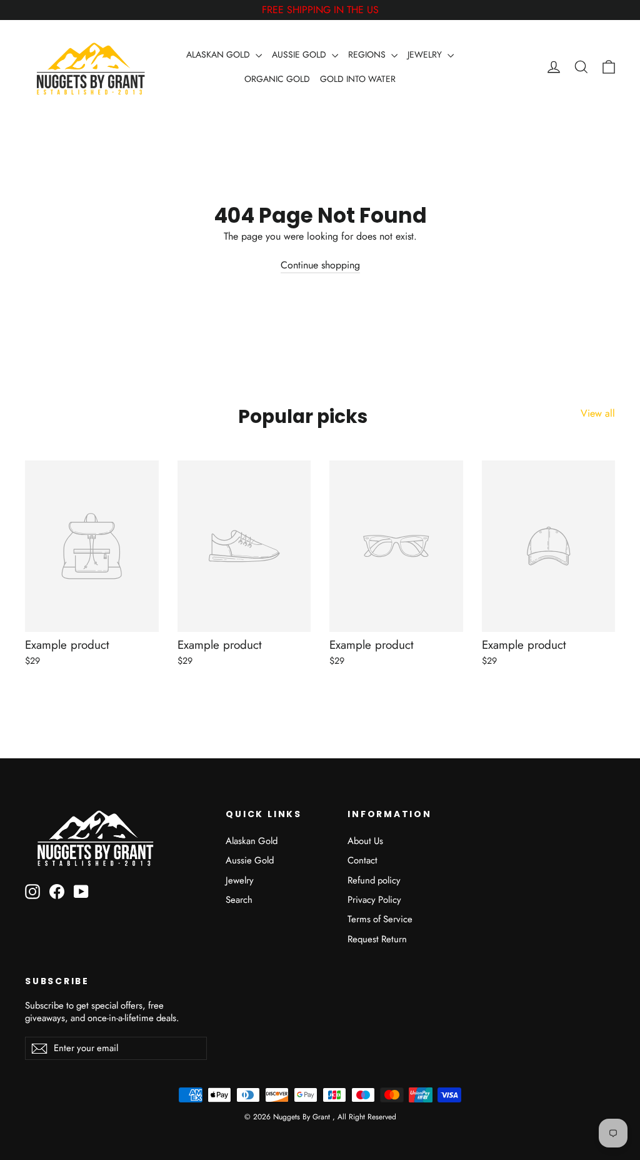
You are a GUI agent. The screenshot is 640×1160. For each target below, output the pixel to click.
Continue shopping (320, 265)
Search (239, 900)
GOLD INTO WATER (358, 79)
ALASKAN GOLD (219, 54)
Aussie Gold (250, 860)
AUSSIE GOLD (300, 54)
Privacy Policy (374, 900)
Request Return (377, 939)
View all (598, 413)
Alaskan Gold (252, 841)
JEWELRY (426, 54)
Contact (363, 860)
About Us (365, 841)
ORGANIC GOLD (277, 79)
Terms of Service (380, 919)
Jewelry (240, 880)
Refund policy (374, 880)
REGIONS (368, 54)
